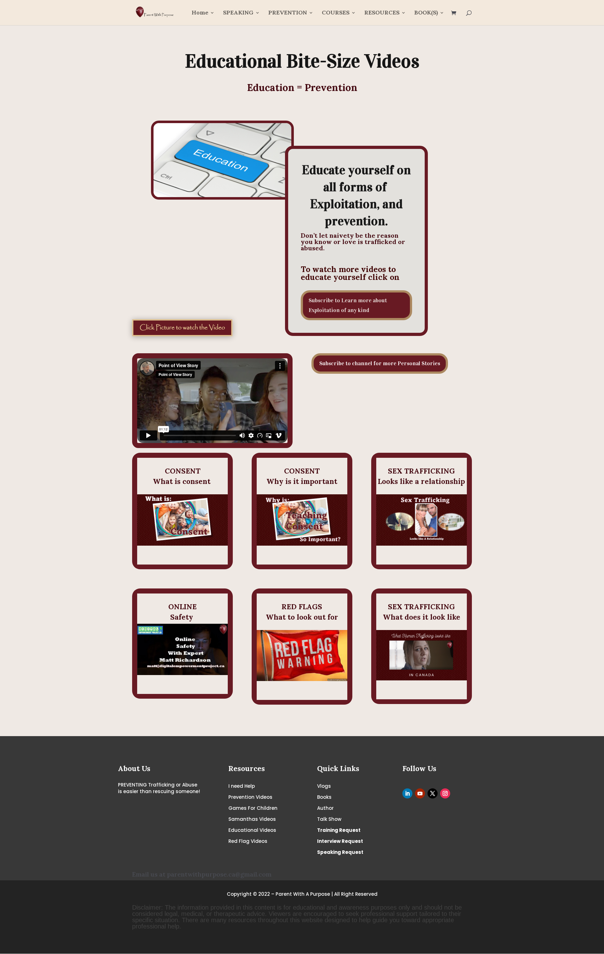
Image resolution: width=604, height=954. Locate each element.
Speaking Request (340, 852)
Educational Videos (252, 830)
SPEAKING (238, 13)
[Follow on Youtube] (420, 793)
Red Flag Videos (247, 841)
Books (324, 797)
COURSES (336, 13)
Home (200, 13)
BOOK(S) (426, 13)
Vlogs (324, 786)
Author (325, 808)
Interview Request (340, 841)
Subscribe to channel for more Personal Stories (379, 363)
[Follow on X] (433, 793)
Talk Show (329, 819)
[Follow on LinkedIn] (407, 793)
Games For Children (252, 808)
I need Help (241, 786)
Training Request (339, 830)
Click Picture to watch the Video (182, 327)
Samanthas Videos (252, 819)
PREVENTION (287, 13)
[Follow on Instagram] (445, 793)
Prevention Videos (250, 797)
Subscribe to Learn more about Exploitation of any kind (348, 305)
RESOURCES (382, 13)
